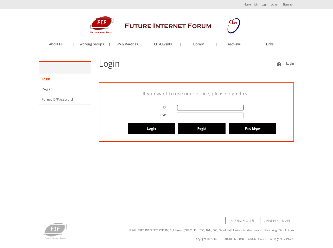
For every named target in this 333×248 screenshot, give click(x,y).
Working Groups (92, 44)
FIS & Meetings (127, 44)
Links (269, 44)
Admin (275, 4)
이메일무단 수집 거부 (277, 220)
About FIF (56, 44)
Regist (201, 128)
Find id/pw (252, 128)
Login (265, 4)
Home (247, 4)
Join (256, 4)
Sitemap (287, 4)
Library (198, 44)
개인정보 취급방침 (242, 220)
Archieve (234, 44)
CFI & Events (163, 44)
